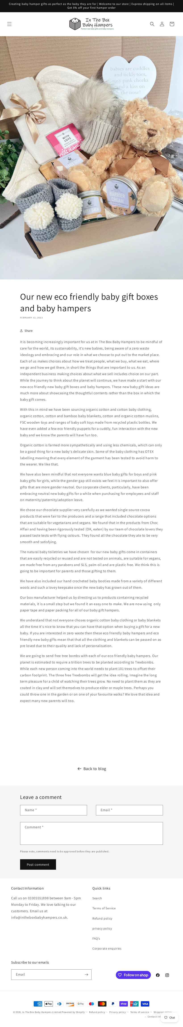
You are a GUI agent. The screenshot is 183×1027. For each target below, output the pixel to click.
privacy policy (102, 928)
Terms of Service (104, 908)
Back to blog (94, 768)
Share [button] (29, 331)
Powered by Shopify (73, 1012)
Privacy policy (117, 1012)
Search (97, 898)
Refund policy (102, 918)
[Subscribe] (86, 974)
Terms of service (139, 1012)
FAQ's (96, 938)
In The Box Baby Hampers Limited (41, 1012)
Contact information (160, 1016)
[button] (9, 24)
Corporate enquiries (106, 948)
